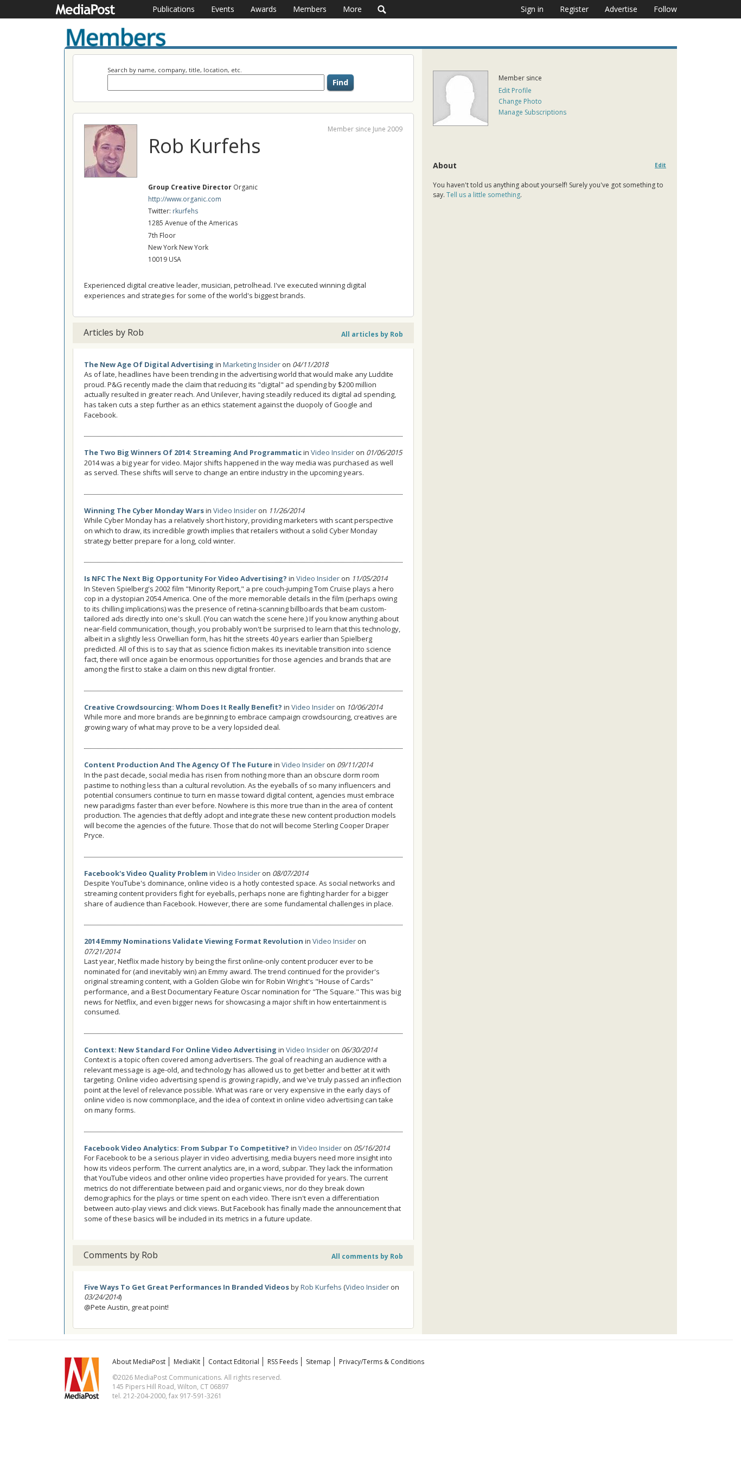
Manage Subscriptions (532, 112)
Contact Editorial (233, 1361)
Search (382, 9)
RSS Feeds (282, 1361)
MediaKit (187, 1361)
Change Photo (520, 101)
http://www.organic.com (184, 199)
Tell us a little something (483, 194)
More (352, 9)
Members (310, 9)
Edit (660, 165)
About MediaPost (138, 1361)
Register (574, 9)
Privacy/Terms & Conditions (381, 1361)
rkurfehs (185, 211)
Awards (264, 9)
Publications (173, 9)
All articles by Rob (372, 334)
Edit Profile (515, 90)
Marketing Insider (251, 364)
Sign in (532, 9)
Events (222, 9)
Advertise (621, 9)
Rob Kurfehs (321, 1287)
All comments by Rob (367, 1256)
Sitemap (318, 1361)
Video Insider (332, 452)
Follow (665, 9)
